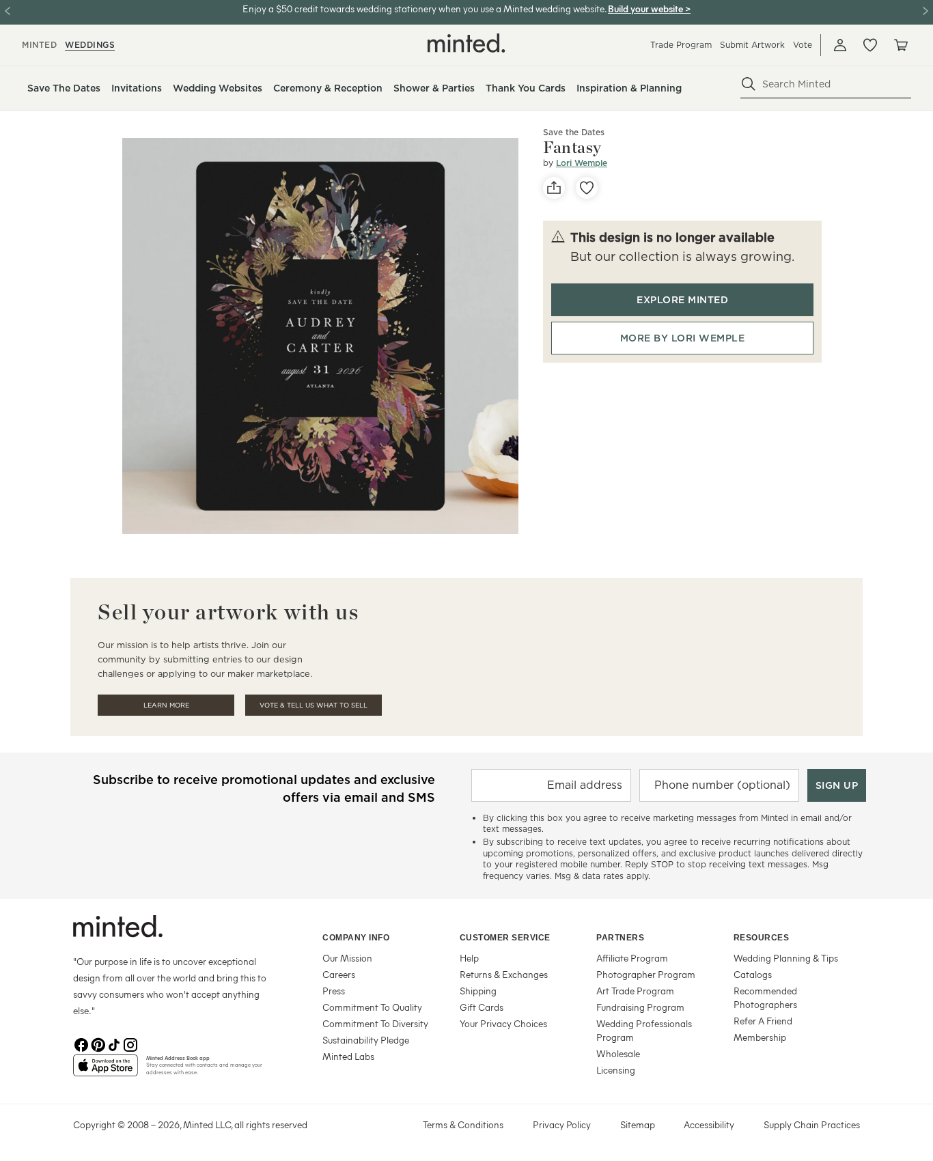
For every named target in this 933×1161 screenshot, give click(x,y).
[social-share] (554, 188)
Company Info (355, 937)
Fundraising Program (640, 1007)
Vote (802, 45)
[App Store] (105, 1070)
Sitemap (637, 1124)
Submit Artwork (752, 45)
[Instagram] (130, 1043)
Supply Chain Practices (812, 1124)
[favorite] (587, 188)
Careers (338, 974)
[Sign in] (840, 45)
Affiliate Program (632, 957)
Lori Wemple (581, 163)
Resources (762, 937)
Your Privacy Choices (503, 1023)
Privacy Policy (562, 1124)
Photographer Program (645, 974)
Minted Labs (348, 1056)
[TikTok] (114, 1043)
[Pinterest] (97, 1043)
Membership (760, 1037)
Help (469, 957)
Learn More (166, 705)
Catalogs (753, 974)
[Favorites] (870, 45)
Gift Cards (481, 1007)
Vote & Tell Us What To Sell (313, 705)
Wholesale (618, 1053)
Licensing (615, 1069)
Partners (620, 937)
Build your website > (649, 8)
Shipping (478, 990)
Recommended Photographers (765, 997)
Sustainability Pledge (365, 1039)
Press (333, 990)
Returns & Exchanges (504, 974)
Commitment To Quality (372, 1007)
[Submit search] (748, 84)
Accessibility (709, 1124)
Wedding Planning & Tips (786, 957)
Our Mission (347, 957)
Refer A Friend (763, 1020)
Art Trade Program (635, 990)
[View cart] (900, 45)
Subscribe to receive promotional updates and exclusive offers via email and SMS (264, 788)
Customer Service (505, 937)
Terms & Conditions (463, 1124)
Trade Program (681, 45)
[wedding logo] (466, 43)
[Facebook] (81, 1043)
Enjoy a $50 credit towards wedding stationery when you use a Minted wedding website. (424, 8)
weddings (90, 45)
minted (39, 45)
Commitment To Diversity (375, 1023)
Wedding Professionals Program (644, 1030)
